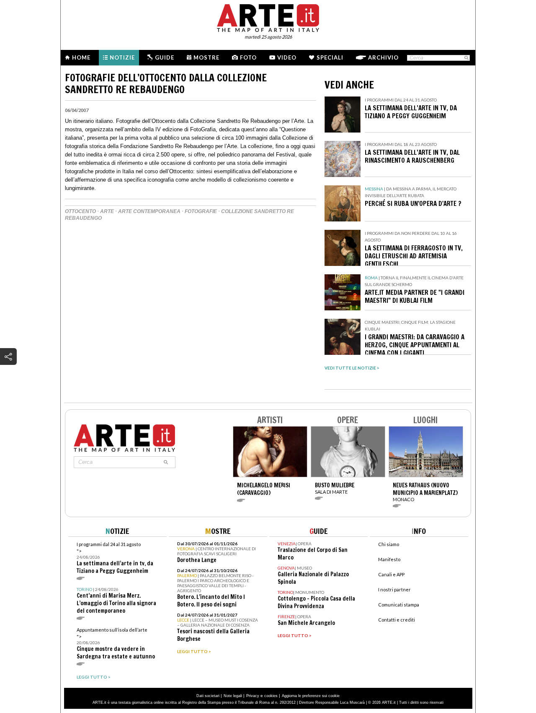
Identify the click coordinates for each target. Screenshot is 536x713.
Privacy (252, 696)
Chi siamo (388, 544)
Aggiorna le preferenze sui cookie (311, 696)
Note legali (233, 696)
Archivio (383, 57)
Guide (164, 57)
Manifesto (389, 559)
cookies (271, 696)
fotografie (201, 211)
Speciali (330, 57)
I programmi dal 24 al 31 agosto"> (115, 558)
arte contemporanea (149, 211)
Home (81, 57)
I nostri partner (394, 589)
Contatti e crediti (396, 619)
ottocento (80, 211)
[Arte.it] (268, 17)
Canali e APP (391, 574)
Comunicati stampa (398, 604)
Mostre (206, 57)
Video (286, 57)
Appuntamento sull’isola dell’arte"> (116, 643)
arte (107, 211)
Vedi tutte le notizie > (352, 367)
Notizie (122, 57)
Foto (248, 57)
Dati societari (207, 696)
